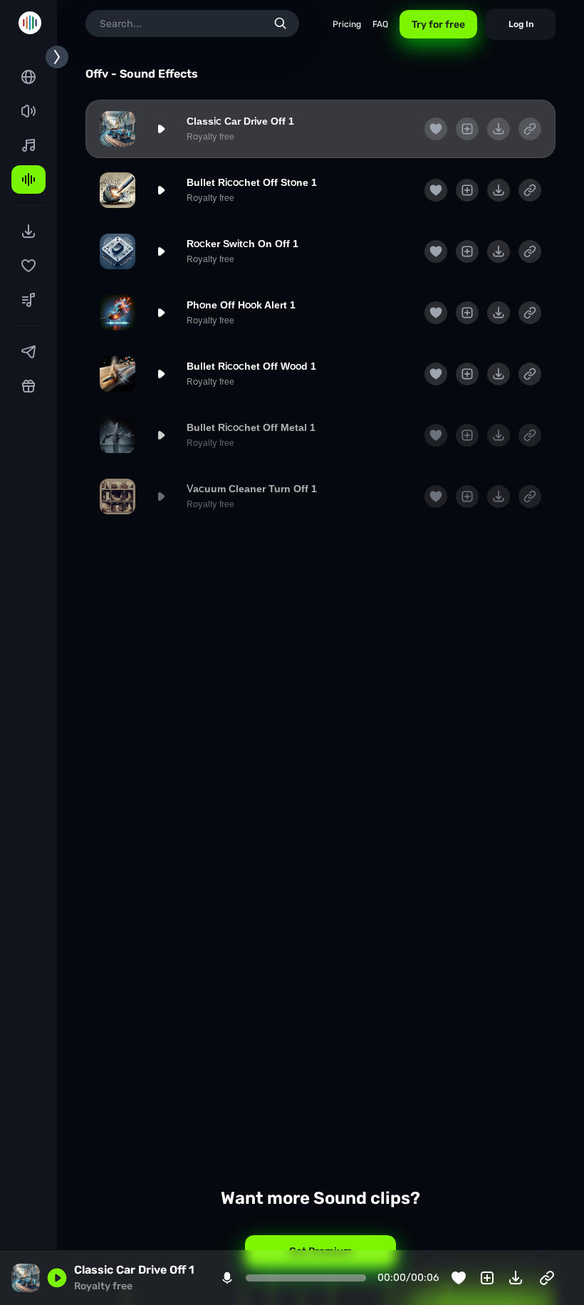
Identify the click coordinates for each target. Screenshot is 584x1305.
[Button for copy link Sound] (529, 129)
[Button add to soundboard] (467, 129)
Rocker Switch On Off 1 (242, 243)
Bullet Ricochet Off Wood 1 (251, 366)
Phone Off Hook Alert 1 (241, 305)
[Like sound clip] (435, 129)
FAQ (380, 24)
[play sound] (161, 129)
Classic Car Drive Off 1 (240, 121)
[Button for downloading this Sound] (498, 129)
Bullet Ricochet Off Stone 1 (252, 182)
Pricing (347, 24)
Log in (521, 24)
